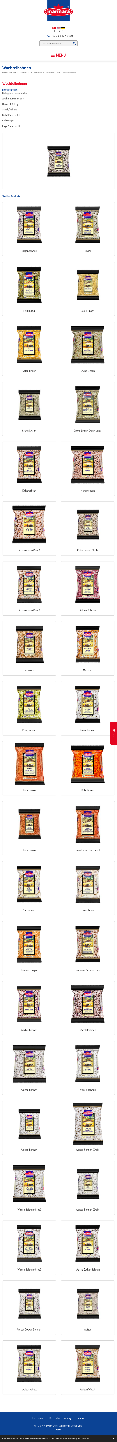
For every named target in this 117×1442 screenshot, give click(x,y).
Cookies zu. (85, 1438)
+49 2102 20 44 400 (62, 35)
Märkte (113, 733)
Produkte (23, 72)
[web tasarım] (58, 1429)
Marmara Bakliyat (53, 72)
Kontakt (81, 1418)
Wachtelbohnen (69, 72)
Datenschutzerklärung (60, 1418)
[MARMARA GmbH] (58, 10)
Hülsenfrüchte (36, 72)
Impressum (37, 1418)
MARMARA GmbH (9, 72)
